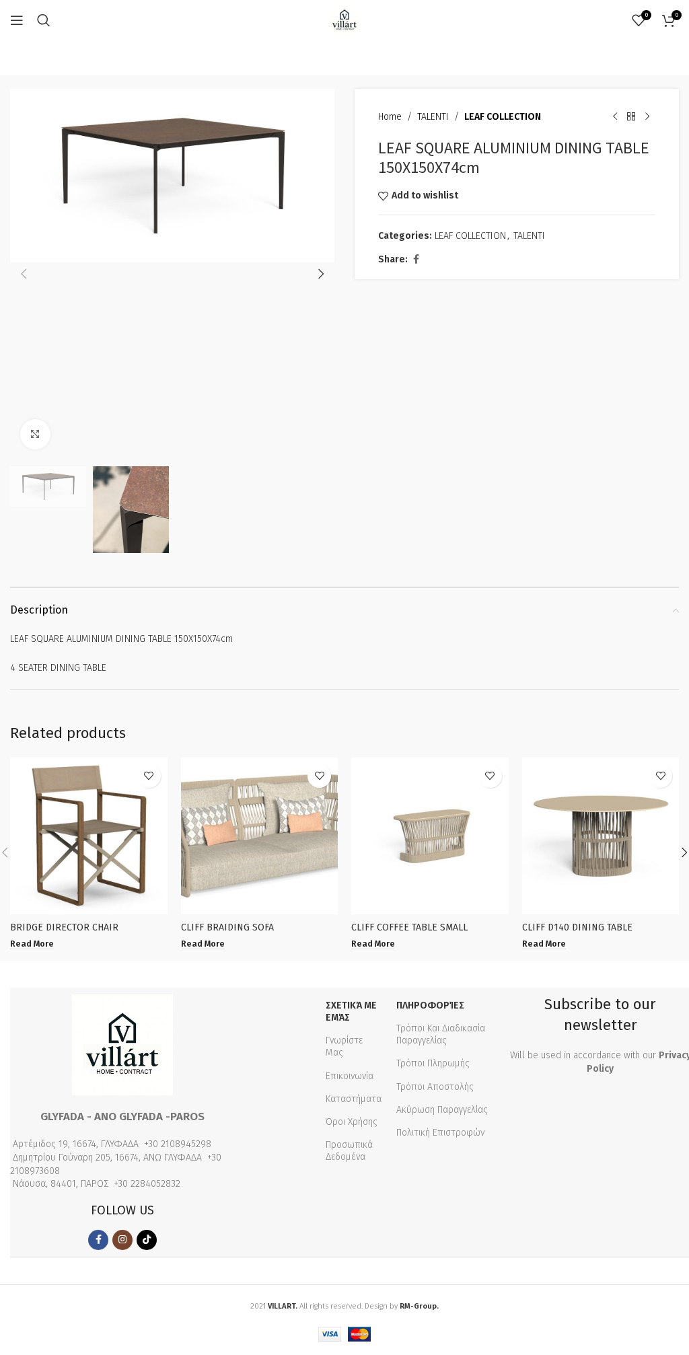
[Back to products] (631, 117)
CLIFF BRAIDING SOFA (227, 927)
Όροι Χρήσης (351, 1122)
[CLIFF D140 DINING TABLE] (601, 836)
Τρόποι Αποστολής (435, 1087)
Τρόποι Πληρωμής (433, 1063)
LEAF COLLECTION (502, 116)
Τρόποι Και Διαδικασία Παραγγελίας (440, 1034)
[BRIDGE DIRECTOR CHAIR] (89, 836)
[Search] (43, 20)
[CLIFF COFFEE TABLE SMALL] (430, 836)
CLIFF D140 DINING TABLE (577, 927)
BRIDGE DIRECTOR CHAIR (64, 927)
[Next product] (647, 117)
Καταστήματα (354, 1099)
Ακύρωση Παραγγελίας (442, 1109)
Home (390, 116)
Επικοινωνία (349, 1076)
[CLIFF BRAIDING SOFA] (259, 836)
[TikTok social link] (147, 1240)
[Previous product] (615, 117)
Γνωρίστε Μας (344, 1046)
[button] (23, 273)
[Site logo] (344, 20)
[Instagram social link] (122, 1240)
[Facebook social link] (416, 259)
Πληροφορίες (430, 1005)
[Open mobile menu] (16, 20)
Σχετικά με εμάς (351, 1011)
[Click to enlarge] (35, 434)
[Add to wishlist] (149, 776)
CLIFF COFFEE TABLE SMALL (409, 927)
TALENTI (433, 116)
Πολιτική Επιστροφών (440, 1132)
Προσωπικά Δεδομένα (349, 1151)
